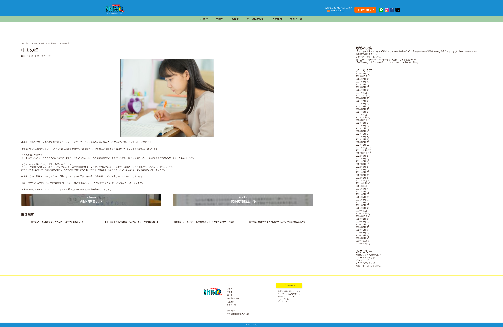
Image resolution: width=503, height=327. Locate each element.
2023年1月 (361, 145)
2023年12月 (361, 115)
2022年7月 (361, 161)
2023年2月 (361, 142)
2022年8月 (361, 158)
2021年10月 (361, 186)
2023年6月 (361, 131)
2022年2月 (361, 175)
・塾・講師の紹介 (232, 298)
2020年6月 (361, 227)
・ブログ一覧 (230, 305)
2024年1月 (361, 112)
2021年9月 (361, 189)
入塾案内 (277, 19)
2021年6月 (361, 194)
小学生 (204, 19)
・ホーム (228, 285)
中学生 (219, 19)
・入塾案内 (229, 302)
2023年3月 (361, 139)
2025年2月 (361, 90)
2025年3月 (361, 87)
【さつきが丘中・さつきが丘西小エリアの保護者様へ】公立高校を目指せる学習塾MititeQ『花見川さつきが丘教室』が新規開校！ (417, 51)
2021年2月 (361, 205)
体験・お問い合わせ (365, 9)
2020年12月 (361, 211)
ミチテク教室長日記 (365, 263)
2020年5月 (361, 230)
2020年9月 (361, 219)
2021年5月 (361, 197)
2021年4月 (361, 200)
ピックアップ (362, 260)
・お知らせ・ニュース (285, 296)
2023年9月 (361, 123)
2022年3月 (361, 172)
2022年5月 (361, 167)
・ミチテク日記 (282, 299)
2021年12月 (361, 180)
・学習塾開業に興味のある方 (237, 314)
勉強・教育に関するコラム (51, 43)
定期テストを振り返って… (368, 57)
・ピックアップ (282, 301)
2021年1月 (361, 208)
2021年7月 (361, 191)
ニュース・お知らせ (365, 257)
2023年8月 (361, 126)
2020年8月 (361, 222)
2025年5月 (361, 84)
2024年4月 (361, 106)
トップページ (26, 43)
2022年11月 (361, 150)
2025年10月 (361, 76)
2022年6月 (361, 164)
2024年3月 (361, 109)
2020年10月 (361, 216)
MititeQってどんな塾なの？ (368, 255)
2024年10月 (361, 95)
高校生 (235, 19)
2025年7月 (361, 79)
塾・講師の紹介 (255, 19)
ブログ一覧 (296, 19)
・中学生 (228, 292)
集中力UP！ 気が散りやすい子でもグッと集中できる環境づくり (386, 60)
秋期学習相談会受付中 (366, 54)
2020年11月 (361, 213)
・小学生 (228, 289)
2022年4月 (361, 169)
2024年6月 (361, 104)
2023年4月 (361, 137)
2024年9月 (361, 98)
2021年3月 (361, 202)
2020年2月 (361, 235)
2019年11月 (361, 244)
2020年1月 (361, 238)
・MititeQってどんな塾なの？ (288, 294)
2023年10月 (361, 120)
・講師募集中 (230, 311)
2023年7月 (361, 128)
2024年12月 (361, 93)
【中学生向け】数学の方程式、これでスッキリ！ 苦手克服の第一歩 (387, 62)
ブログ (36, 43)
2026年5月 (361, 73)
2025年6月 (361, 82)
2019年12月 (361, 241)
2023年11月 (361, 117)
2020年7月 (361, 224)
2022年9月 (361, 156)
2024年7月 (361, 101)
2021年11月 (361, 183)
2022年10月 (361, 153)
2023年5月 (361, 134)
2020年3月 (361, 233)
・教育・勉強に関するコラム (288, 291)
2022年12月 (361, 148)
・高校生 (228, 295)
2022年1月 (361, 178)
